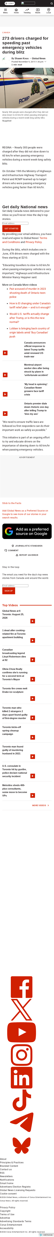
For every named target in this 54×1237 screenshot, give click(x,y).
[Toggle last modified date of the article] (45, 61)
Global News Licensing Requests (17, 1190)
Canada (6, 33)
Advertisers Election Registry (15, 1186)
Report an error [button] (28, 555)
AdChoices (48, 1235)
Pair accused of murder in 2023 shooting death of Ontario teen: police (28, 292)
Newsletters (6, 1176)
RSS (2, 1173)
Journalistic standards (28, 546)
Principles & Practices (11, 1162)
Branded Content (9, 1166)
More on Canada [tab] (12, 284)
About (3, 1159)
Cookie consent (8, 1193)
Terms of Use (7, 1214)
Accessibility (7, 1228)
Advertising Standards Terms (15, 1221)
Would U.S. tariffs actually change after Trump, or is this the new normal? (29, 317)
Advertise (5, 1218)
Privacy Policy (34, 242)
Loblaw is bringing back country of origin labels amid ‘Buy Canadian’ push (30, 332)
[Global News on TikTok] (21, 1110)
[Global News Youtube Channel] (21, 1042)
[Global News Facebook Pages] (21, 997)
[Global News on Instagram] (21, 1065)
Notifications (7, 1179)
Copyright (5, 1211)
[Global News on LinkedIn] (21, 1087)
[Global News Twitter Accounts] (21, 1019)
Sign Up (9, 591)
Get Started (11, 228)
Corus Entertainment (11, 1224)
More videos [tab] (29, 284)
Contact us (6, 1169)
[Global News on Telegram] (21, 1133)
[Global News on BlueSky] (21, 1155)
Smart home (6, 1183)
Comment (13, 550)
